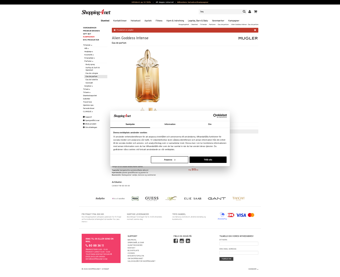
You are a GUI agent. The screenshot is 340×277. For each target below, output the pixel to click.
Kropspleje (89, 58)
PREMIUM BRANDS (91, 31)
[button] (255, 11)
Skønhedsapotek (90, 96)
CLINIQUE (87, 112)
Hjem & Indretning (175, 21)
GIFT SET (87, 34)
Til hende (203, 25)
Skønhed (105, 21)
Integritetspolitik (136, 256)
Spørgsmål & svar (92, 120)
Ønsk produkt (90, 124)
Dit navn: (223, 240)
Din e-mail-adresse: (228, 249)
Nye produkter (91, 40)
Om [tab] (209, 124)
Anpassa (168, 160)
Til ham (86, 89)
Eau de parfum (223, 25)
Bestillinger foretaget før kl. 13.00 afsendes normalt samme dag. (144, 216)
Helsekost (136, 21)
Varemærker (218, 21)
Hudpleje (88, 52)
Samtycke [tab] (130, 124)
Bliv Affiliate (133, 251)
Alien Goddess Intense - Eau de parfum (244, 25)
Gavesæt (89, 83)
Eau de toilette (92, 80)
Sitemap (105, 269)
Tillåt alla (208, 160)
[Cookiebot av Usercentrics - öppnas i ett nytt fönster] (215, 116)
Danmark (252, 269)
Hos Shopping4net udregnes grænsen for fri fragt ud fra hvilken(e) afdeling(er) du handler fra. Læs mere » (101, 218)
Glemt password (135, 245)
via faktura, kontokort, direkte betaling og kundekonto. (189, 216)
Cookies (131, 253)
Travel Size (87, 102)
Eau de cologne (92, 73)
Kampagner (233, 21)
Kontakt (131, 248)
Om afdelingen (91, 127)
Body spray (90, 64)
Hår (86, 48)
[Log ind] (249, 11)
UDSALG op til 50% (141, 2)
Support (88, 117)
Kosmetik (88, 55)
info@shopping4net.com (96, 259)
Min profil (132, 240)
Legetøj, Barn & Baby (198, 21)
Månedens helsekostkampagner (193, 2)
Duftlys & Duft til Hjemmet (93, 69)
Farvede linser (88, 108)
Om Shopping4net (135, 259)
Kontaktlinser (120, 21)
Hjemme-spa (88, 105)
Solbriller (86, 99)
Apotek (148, 21)
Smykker (88, 86)
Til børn (86, 92)
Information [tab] (170, 124)
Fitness (159, 21)
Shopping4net (183, 25)
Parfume (212, 25)
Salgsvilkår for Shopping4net (141, 261)
